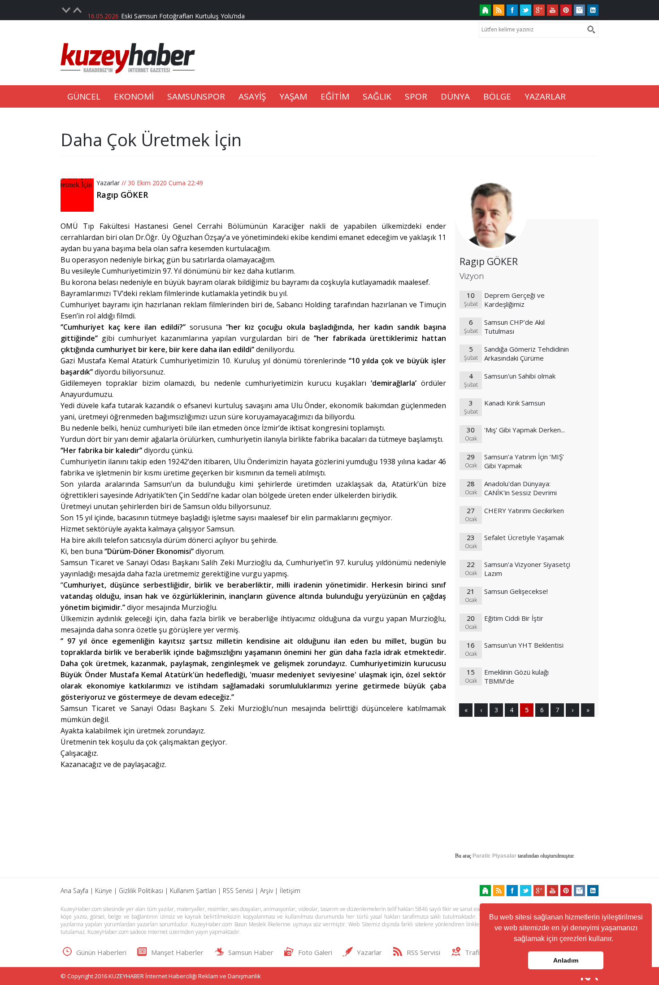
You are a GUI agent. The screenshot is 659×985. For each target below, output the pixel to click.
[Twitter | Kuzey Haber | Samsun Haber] (525, 10)
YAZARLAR (545, 96)
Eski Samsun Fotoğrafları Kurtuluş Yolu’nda (183, 10)
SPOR (416, 96)
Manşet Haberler (177, 952)
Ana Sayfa (74, 890)
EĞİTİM (335, 96)
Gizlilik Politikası (141, 890)
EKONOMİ (134, 96)
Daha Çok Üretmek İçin (151, 139)
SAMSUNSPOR (196, 96)
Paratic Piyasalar (494, 856)
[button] (616, 939)
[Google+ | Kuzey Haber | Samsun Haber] (539, 10)
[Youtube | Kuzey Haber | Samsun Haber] (552, 10)
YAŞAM (293, 96)
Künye (103, 890)
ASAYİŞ (252, 96)
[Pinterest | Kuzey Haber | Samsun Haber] (566, 10)
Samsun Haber (250, 952)
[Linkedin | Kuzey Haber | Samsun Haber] (592, 10)
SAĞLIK (377, 96)
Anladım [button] (565, 960)
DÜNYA (455, 96)
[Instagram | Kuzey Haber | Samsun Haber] (579, 10)
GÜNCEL (83, 96)
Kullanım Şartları (193, 890)
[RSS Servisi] (498, 10)
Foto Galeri (315, 952)
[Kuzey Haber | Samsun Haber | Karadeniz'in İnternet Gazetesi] (485, 10)
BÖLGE (497, 96)
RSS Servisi (238, 890)
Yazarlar (108, 183)
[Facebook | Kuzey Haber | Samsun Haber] (512, 10)
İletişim (290, 890)
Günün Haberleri (101, 952)
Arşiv (266, 890)
